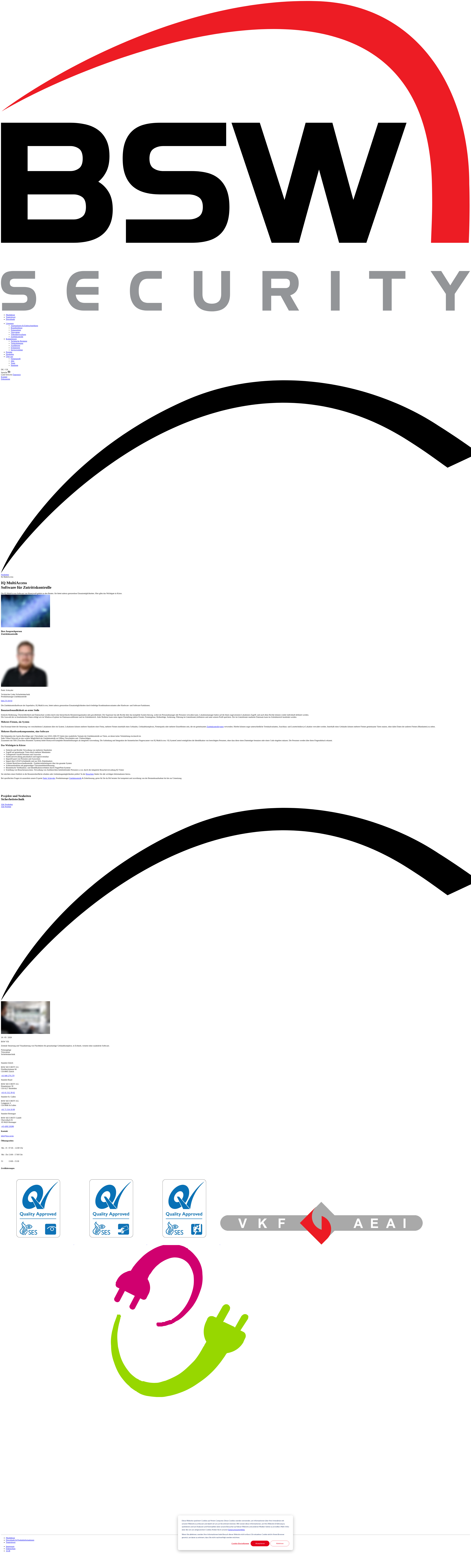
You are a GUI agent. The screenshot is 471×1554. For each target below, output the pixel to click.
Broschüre (90, 774)
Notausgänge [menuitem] (16, 330)
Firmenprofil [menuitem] (15, 359)
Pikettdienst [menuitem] (10, 315)
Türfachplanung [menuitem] (17, 343)
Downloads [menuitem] (10, 319)
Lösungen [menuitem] (10, 323)
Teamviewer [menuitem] (10, 317)
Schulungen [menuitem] (15, 348)
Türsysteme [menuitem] (15, 332)
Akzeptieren (260, 1543)
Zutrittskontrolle (75, 778)
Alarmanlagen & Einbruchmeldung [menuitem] (24, 326)
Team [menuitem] (13, 363)
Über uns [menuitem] (9, 357)
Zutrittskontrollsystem (215, 727)
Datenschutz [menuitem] (10, 1549)
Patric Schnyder (49, 778)
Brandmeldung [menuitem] (16, 328)
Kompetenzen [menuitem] (11, 339)
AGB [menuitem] (8, 1551)
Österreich (17, 375)
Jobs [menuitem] (12, 361)
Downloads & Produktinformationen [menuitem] (20, 1540)
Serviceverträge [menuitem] (17, 350)
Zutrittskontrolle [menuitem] (17, 337)
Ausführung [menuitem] (15, 345)
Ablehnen (280, 1543)
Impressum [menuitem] (10, 1546)
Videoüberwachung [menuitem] (18, 334)
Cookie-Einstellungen (240, 1543)
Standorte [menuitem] (14, 365)
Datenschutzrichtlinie (236, 1530)
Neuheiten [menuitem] (10, 354)
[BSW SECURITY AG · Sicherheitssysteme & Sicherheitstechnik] (235, 311)
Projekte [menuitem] (9, 352)
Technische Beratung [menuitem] (19, 341)
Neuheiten (5, 575)
